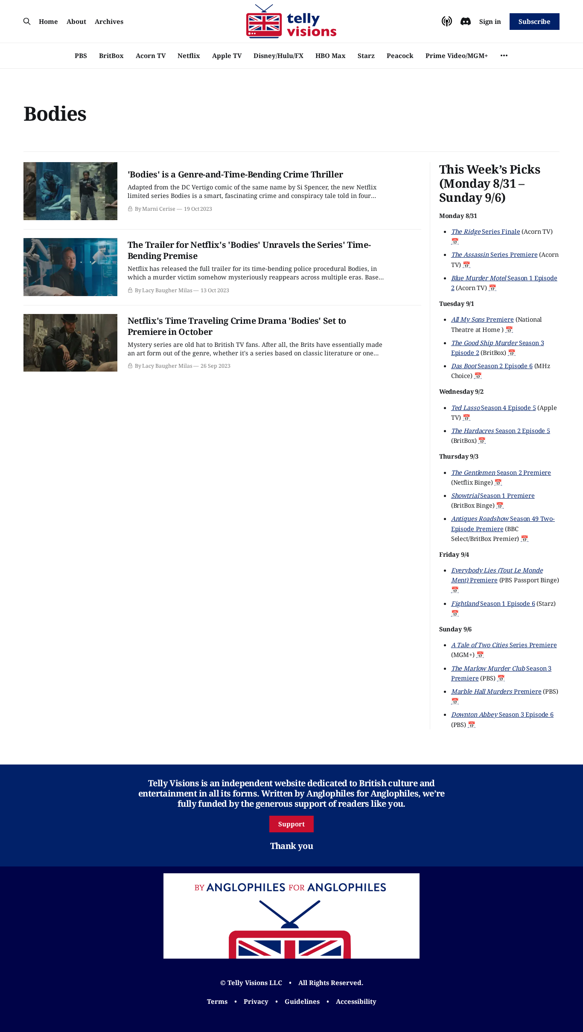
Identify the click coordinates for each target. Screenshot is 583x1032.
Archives (109, 21)
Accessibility (356, 1001)
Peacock (400, 55)
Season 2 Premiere (501, 472)
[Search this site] (27, 21)
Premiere (482, 319)
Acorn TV (151, 55)
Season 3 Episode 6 (502, 714)
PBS (81, 55)
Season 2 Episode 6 (492, 365)
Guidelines (302, 1001)
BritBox (111, 55)
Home (48, 21)
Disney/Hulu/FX (278, 55)
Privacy (256, 1001)
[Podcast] (447, 21)
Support (291, 824)
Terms (217, 1001)
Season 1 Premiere (493, 495)
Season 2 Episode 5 (500, 430)
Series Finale (485, 231)
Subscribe (535, 21)
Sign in (490, 21)
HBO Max (330, 55)
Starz (366, 55)
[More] (504, 55)
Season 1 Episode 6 (493, 603)
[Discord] (466, 21)
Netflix (189, 55)
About (76, 21)
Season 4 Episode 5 (493, 407)
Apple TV (227, 55)
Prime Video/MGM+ (457, 55)
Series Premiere (494, 254)
